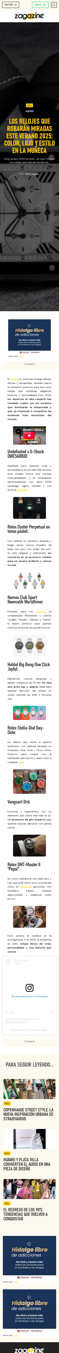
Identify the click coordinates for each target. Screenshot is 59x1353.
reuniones (26, 886)
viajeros (40, 611)
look (21, 762)
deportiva (22, 490)
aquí (21, 356)
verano (14, 379)
